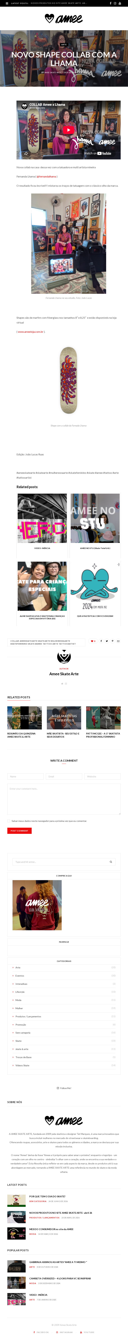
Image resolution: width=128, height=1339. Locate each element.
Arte (64, 44)
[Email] (5, 133)
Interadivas (21, 983)
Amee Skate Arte (53, 72)
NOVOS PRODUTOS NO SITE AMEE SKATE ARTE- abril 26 (60, 3)
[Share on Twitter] (5, 116)
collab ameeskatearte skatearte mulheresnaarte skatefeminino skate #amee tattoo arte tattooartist (43, 642)
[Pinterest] (5, 124)
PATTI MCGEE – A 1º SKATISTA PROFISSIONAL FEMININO (103, 735)
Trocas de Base (24, 1057)
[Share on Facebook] (5, 107)
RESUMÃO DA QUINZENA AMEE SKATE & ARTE (21, 735)
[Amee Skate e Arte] (64, 18)
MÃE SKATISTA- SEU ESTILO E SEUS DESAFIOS (63, 735)
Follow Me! (65, 1088)
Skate (19, 1040)
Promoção (21, 1024)
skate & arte (22, 1049)
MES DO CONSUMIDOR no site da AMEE (51, 1229)
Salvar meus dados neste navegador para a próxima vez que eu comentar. (49, 820)
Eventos (20, 975)
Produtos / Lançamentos (28, 1016)
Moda (18, 1000)
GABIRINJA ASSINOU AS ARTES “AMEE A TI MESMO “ (58, 1262)
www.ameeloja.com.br (30, 331)
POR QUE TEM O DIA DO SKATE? (47, 1196)
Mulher (19, 1008)
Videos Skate (22, 1065)
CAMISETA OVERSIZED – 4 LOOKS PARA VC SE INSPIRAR (60, 1278)
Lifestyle (20, 991)
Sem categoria (23, 1032)
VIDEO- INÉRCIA (38, 1294)
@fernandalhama (46, 176)
